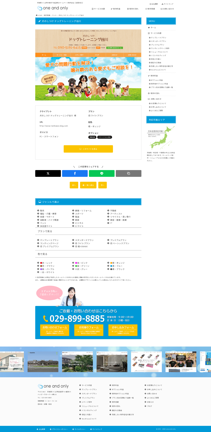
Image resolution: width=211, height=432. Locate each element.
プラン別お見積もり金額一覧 (162, 87)
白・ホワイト (47, 272)
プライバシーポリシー (60, 429)
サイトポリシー (80, 429)
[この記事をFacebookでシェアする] (75, 173)
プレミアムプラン (157, 45)
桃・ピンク (81, 263)
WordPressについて (158, 70)
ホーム (153, 27)
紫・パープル (47, 269)
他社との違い (156, 59)
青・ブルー (116, 266)
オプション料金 (157, 80)
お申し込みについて (158, 107)
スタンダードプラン (158, 41)
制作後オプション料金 (159, 84)
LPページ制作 (87, 402)
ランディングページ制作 (160, 48)
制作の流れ (134, 9)
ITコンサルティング (158, 55)
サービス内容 (99, 9)
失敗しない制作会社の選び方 (162, 66)
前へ (74, 185)
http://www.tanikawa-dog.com (54, 125)
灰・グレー (81, 269)
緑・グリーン (82, 266)
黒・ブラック (117, 269)
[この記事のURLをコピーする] (128, 173)
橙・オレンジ (117, 263)
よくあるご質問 (157, 110)
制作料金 (116, 9)
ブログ (149, 406)
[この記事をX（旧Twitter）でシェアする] (48, 173)
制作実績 (151, 9)
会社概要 (155, 4)
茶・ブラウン (47, 266)
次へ (102, 185)
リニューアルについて (159, 52)
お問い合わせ (168, 9)
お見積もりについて (158, 103)
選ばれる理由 (156, 62)
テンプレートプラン (158, 38)
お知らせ (150, 402)
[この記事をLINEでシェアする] (102, 173)
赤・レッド (46, 263)
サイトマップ (168, 4)
